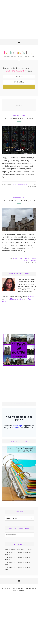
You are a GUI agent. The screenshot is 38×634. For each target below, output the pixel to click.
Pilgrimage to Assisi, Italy (19, 200)
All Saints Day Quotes (19, 118)
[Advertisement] (19, 19)
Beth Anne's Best (19, 52)
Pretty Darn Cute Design (24, 589)
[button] (19, 42)
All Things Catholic (19, 185)
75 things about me (17, 299)
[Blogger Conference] (19, 500)
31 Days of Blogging (19, 258)
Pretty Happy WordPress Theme (17, 588)
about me (31, 297)
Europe (33, 260)
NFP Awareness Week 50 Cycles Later (18, 549)
